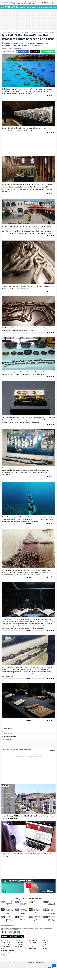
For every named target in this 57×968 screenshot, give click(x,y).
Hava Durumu (6, 942)
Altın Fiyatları (18, 946)
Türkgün (4, 32)
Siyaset (31, 946)
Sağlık (44, 944)
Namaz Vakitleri (16, 3)
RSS (14, 962)
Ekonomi (17, 940)
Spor (30, 944)
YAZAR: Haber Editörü (20, 48)
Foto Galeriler (24, 3)
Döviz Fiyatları (19, 942)
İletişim (45, 948)
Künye (44, 946)
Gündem (16, 32)
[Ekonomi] (28, 798)
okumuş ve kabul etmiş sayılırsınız (17, 749)
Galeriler (10, 32)
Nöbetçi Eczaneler (28, 1)
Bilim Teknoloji (33, 940)
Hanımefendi (32, 948)
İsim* (3, 731)
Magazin (45, 942)
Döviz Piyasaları (18, 1)
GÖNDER (52, 750)
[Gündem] (28, 836)
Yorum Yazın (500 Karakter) (9, 736)
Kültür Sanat (32, 942)
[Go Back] (54, 965)
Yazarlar (5, 948)
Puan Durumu (6, 946)
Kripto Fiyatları (19, 944)
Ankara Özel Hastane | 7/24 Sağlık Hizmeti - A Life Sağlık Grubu (7, 953)
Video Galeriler (31, 3)
